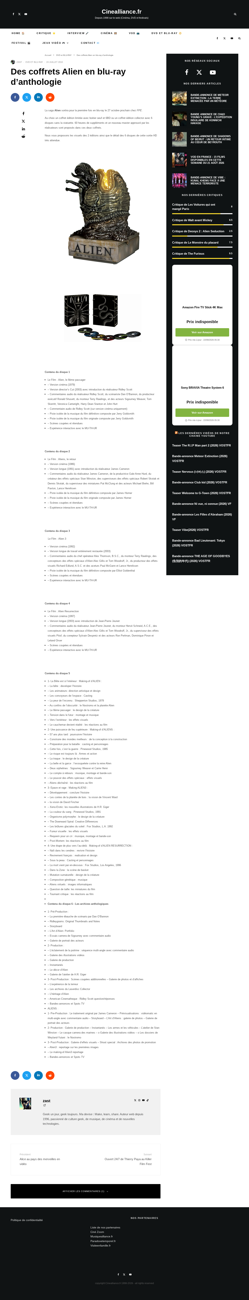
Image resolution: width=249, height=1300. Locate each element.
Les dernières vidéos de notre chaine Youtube (204, 434)
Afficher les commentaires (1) (83, 1191)
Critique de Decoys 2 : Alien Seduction (198, 231)
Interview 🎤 (78, 33)
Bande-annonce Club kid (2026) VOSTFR (199, 482)
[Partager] (15, 97)
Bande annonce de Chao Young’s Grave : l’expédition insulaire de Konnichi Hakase (211, 119)
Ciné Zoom (97, 1231)
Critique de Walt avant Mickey (192, 220)
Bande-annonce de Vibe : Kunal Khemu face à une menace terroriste (208, 180)
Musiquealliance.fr (101, 1236)
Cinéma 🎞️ (109, 33)
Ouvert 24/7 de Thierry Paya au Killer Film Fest (128, 1159)
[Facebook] (13, 14)
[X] (19, 14)
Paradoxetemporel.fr (103, 1241)
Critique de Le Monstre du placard (195, 242)
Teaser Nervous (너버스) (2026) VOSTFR (199, 471)
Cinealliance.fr (122, 12)
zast (19, 62)
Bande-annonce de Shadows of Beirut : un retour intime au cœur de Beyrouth (211, 139)
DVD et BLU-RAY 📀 (167, 33)
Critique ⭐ (46, 33)
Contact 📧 (90, 43)
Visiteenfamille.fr (100, 1245)
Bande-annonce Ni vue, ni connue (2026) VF (201, 503)
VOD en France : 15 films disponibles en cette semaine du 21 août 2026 (208, 159)
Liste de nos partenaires (105, 1227)
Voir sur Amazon (202, 332)
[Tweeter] (26, 97)
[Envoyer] (50, 97)
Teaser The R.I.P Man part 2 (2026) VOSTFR (201, 445)
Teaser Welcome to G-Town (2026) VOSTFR (201, 493)
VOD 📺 (134, 33)
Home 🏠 (18, 33)
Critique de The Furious (188, 253)
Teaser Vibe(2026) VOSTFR (190, 529)
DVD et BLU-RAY (34, 62)
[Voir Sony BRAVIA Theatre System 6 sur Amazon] (202, 365)
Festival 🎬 (21, 43)
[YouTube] (26, 14)
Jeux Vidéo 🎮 (54, 43)
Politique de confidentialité (27, 1220)
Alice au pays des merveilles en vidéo (40, 1159)
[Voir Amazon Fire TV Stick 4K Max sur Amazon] (202, 285)
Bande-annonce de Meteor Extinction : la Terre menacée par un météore (210, 98)
